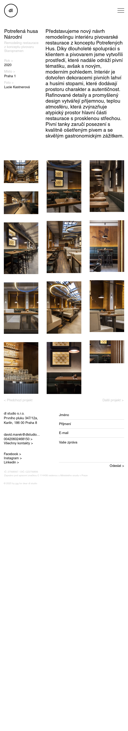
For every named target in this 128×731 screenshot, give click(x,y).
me (17, 483)
